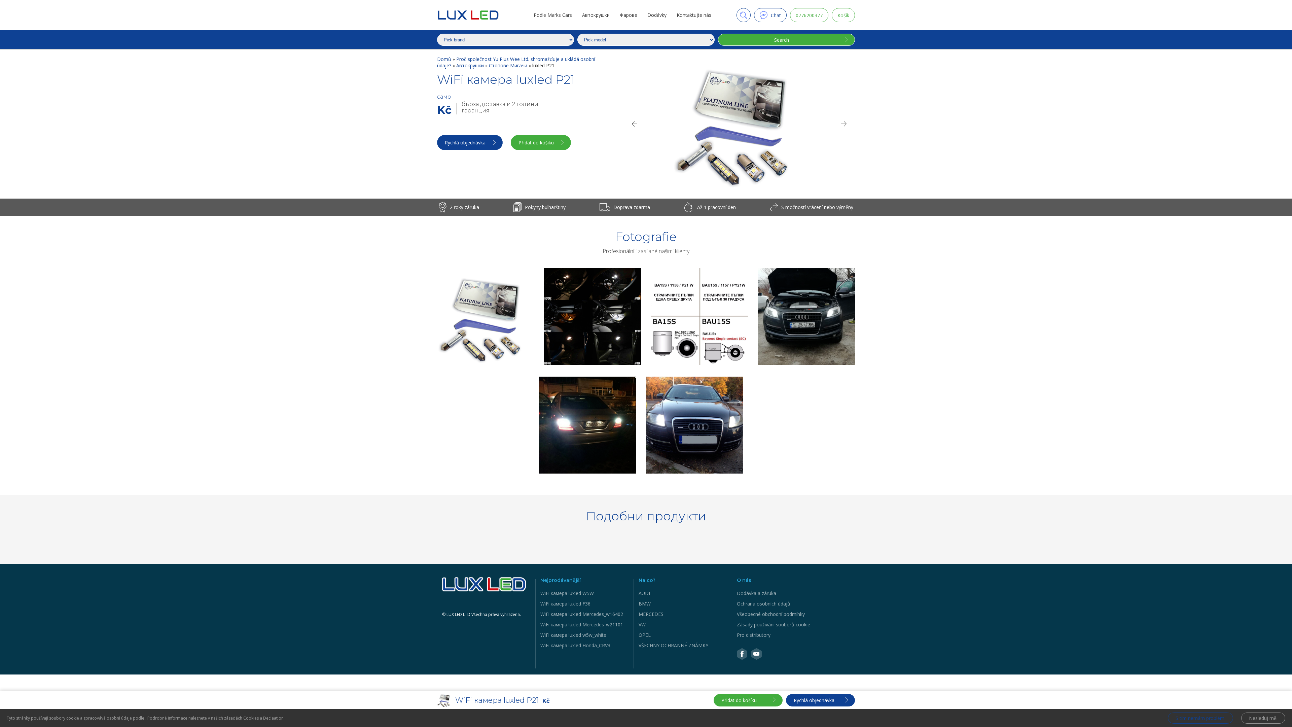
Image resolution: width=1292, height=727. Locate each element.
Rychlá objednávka (465, 142)
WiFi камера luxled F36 (565, 603)
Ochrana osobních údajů (763, 603)
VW (642, 624)
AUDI (644, 593)
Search (781, 40)
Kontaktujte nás (694, 15)
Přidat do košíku (536, 142)
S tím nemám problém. (1200, 718)
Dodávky (657, 15)
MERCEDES (651, 614)
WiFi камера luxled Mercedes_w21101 (581, 624)
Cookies (251, 718)
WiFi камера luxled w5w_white (573, 635)
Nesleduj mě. (1263, 718)
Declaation (273, 718)
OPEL (645, 635)
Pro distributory (753, 635)
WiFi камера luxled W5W (567, 593)
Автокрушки (596, 15)
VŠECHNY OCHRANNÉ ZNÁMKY (673, 645)
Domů (445, 59)
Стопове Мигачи (509, 65)
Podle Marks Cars (553, 15)
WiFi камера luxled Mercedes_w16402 (581, 614)
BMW (645, 603)
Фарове (628, 15)
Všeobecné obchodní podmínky (771, 614)
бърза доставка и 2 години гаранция (500, 107)
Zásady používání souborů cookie (773, 624)
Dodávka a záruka (756, 593)
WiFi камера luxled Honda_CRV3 (575, 645)
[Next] (844, 123)
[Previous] (634, 123)
